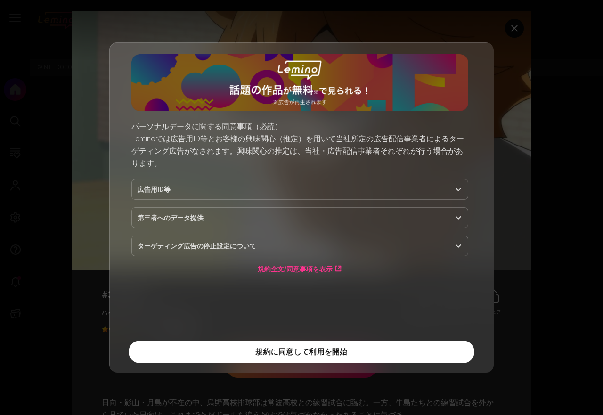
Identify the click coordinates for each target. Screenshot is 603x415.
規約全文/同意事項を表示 (295, 268)
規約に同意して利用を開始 (301, 351)
